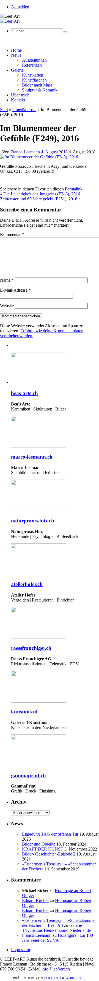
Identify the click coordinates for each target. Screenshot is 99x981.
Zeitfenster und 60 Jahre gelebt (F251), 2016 (40, 199)
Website (7, 305)
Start (4, 109)
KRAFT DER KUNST (42, 849)
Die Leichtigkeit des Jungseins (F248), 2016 (40, 194)
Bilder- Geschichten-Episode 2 (48, 854)
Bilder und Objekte (38, 844)
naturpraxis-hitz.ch (32, 521)
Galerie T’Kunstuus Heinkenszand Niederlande (56, 928)
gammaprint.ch (28, 775)
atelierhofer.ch (27, 584)
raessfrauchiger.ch (31, 648)
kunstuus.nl (24, 712)
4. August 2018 (54, 152)
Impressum (20, 949)
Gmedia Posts (24, 109)
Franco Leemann (25, 152)
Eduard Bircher (35, 900)
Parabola (52, 978)
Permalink (73, 189)
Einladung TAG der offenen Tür (50, 834)
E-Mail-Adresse (15, 290)
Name (7, 280)
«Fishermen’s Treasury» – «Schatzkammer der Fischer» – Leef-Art (59, 923)
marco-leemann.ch (32, 457)
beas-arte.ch (24, 393)
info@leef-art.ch (56, 969)
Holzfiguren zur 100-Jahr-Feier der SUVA (58, 938)
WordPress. (75, 978)
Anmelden (20, 6)
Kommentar (12, 234)
